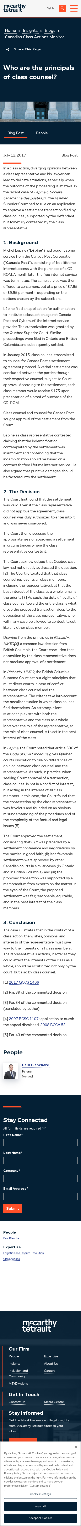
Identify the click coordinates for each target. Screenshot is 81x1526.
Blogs (50, 31)
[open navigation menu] (74, 8)
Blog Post (15, 133)
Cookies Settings (40, 1494)
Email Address (15, 1189)
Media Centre (54, 1402)
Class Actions (11, 1259)
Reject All (40, 1506)
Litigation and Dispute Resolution (23, 1253)
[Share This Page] (7, 49)
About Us (51, 1364)
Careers (49, 1371)
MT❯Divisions (18, 1384)
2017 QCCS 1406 (24, 982)
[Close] (76, 1447)
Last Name (12, 1153)
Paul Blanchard (35, 1065)
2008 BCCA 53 (53, 1025)
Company (11, 1171)
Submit (12, 1208)
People (42, 133)
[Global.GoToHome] (14, 8)
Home (10, 31)
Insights (30, 31)
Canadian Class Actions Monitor (34, 37)
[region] (40, 1483)
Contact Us (17, 1402)
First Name (13, 1135)
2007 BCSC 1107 (24, 1019)
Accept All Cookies (40, 1518)
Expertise (51, 1356)
